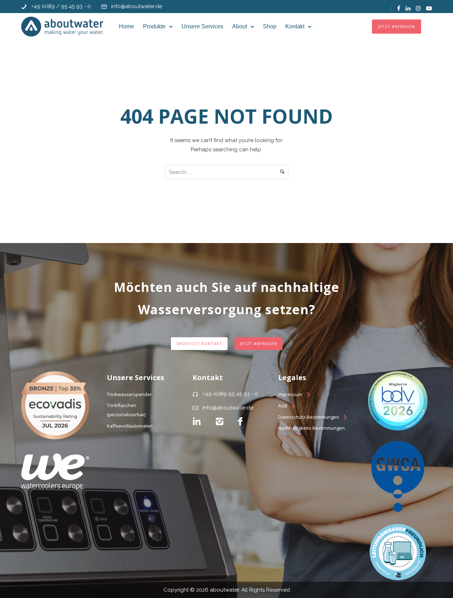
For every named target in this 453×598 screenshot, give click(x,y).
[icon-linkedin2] (197, 422)
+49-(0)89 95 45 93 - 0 (230, 394)
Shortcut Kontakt (199, 343)
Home (126, 26)
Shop (269, 26)
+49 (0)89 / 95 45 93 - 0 (61, 6)
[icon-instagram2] (219, 422)
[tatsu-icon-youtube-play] (429, 8)
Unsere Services (202, 26)
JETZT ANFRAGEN (396, 26)
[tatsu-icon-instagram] (418, 8)
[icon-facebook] (240, 422)
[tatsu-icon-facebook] (398, 8)
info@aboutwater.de (136, 6)
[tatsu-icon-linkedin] (408, 8)
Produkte (154, 26)
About (239, 26)
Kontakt (294, 26)
